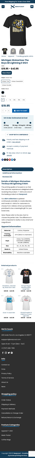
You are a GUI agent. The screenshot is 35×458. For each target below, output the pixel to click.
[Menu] (3, 6)
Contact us (5, 365)
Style (3, 77)
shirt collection (10, 199)
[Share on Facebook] (2, 160)
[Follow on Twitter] (9, 353)
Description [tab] (7, 169)
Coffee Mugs (6, 440)
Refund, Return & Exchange (11, 417)
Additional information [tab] (12, 173)
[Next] (30, 30)
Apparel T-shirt (7, 431)
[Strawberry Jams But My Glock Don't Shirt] (9, 276)
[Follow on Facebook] (3, 353)
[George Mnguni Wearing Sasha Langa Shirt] (26, 276)
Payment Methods (8, 409)
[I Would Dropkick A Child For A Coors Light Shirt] (26, 303)
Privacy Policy (6, 373)
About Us (4, 382)
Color (3, 88)
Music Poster (6, 435)
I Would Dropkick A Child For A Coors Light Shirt (26, 314)
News (3, 387)
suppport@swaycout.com (11, 339)
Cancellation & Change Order (12, 413)
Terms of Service (7, 378)
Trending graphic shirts (24, 56)
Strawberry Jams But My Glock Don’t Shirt (9, 286)
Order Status (6, 400)
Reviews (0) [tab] (7, 177)
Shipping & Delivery (8, 404)
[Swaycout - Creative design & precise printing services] (17, 6)
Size (2, 96)
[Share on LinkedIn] (12, 160)
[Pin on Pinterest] (10, 160)
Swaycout (23, 194)
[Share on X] (5, 160)
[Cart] (32, 6)
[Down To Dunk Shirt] (9, 303)
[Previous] (4, 30)
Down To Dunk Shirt (9, 313)
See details (16, 142)
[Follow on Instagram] (6, 353)
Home (3, 56)
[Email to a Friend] (7, 160)
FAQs (3, 369)
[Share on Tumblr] (14, 160)
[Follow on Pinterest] (12, 353)
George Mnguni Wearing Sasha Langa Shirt (26, 287)
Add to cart (21, 111)
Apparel (11, 56)
